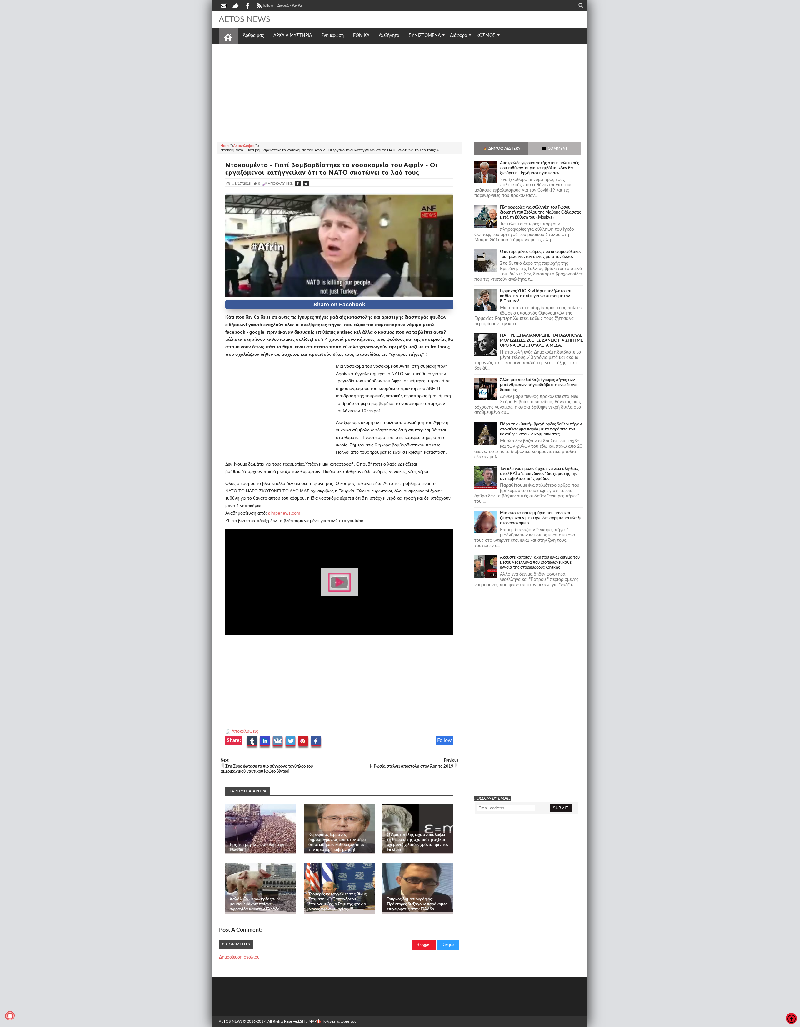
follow (268, 5)
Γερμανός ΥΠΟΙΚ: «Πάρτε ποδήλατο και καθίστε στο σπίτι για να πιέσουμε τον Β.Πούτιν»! (536, 296)
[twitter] (235, 5)
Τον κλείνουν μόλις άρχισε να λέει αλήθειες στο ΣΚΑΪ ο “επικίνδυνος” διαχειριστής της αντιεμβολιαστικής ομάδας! (539, 474)
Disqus (447, 945)
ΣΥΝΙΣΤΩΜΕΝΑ (425, 35)
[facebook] (247, 5)
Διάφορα (458, 35)
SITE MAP (308, 1021)
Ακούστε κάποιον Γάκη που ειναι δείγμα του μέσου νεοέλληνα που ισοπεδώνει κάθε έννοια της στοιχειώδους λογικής (540, 563)
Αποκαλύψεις (245, 731)
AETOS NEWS (244, 19)
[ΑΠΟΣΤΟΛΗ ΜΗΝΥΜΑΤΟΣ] (224, 5)
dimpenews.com (284, 513)
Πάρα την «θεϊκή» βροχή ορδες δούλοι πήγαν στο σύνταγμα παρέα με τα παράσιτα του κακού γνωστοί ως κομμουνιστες (541, 429)
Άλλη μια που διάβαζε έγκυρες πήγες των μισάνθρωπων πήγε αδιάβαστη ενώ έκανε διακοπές (538, 385)
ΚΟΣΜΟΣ (486, 35)
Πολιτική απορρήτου (339, 1021)
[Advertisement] (400, 92)
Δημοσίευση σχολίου (239, 957)
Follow (444, 740)
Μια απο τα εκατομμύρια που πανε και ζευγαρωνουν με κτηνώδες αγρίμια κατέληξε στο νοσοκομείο (540, 518)
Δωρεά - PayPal (290, 5)
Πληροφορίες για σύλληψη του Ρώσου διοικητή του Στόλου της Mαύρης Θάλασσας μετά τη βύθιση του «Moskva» (540, 212)
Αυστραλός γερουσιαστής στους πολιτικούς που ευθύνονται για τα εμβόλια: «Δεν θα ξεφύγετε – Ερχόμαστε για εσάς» (539, 168)
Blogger (424, 945)
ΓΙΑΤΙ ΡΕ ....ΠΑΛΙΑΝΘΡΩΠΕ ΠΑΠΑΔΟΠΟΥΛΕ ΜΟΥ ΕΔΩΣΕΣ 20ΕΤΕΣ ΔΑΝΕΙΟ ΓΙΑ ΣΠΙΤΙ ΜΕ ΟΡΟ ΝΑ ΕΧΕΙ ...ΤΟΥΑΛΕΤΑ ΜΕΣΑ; (541, 341)
